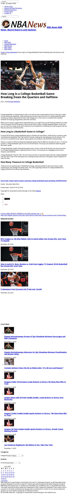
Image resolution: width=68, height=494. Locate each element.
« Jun (2, 480)
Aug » (6, 480)
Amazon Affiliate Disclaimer (13, 8)
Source (38, 191)
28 (13, 476)
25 (7, 476)
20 (11, 474)
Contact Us (7, 13)
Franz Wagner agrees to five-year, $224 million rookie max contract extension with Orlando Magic (33, 215)
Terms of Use (8, 6)
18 (7, 474)
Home (6, 41)
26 (9, 476)
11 (7, 472)
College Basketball (10, 44)
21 (13, 474)
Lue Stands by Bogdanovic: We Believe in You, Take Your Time (28, 445)
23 (4, 476)
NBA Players (8, 46)
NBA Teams (8, 47)
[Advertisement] (21, 35)
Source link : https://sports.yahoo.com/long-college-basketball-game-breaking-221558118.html (34, 181)
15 (2, 474)
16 (4, 474)
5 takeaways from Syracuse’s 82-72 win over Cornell (21, 289)
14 (13, 472)
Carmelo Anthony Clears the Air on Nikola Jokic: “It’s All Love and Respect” (33, 368)
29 (2, 479)
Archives (3, 463)
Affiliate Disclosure (10, 10)
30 (4, 479)
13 (11, 472)
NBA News (7, 42)
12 (9, 472)
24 (5, 476)
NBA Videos (8, 49)
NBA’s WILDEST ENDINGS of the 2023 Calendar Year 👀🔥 (22, 213)
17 (5, 474)
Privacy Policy (8, 11)
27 (11, 476)
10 (5, 472)
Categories (4, 455)
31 (5, 479)
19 (9, 474)
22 (2, 476)
